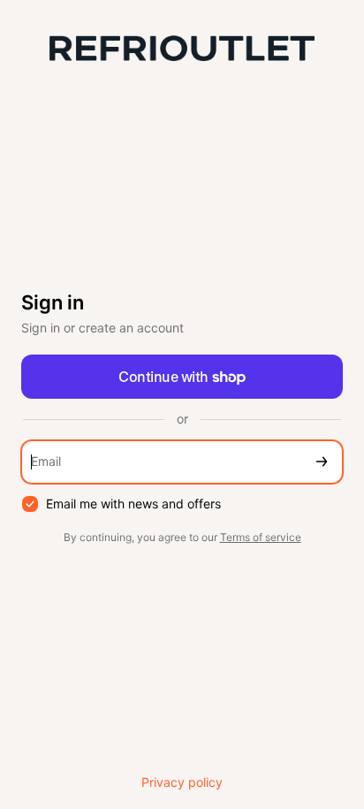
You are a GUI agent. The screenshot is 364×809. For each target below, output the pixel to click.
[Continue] (322, 461)
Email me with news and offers (133, 503)
